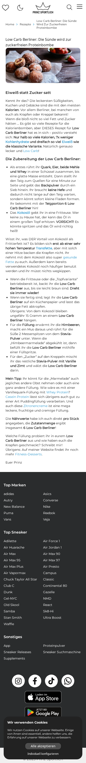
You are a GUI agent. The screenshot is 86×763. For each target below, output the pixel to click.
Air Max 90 (51, 554)
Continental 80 (55, 586)
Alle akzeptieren (43, 746)
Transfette (44, 248)
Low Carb (30, 151)
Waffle (9, 624)
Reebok (49, 513)
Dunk (8, 592)
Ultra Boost (52, 618)
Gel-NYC (10, 598)
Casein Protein (17, 397)
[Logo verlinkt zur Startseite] (43, 7)
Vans (7, 519)
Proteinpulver (54, 646)
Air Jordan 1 (52, 547)
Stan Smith (13, 618)
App (7, 646)
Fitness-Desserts (28, 454)
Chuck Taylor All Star (20, 579)
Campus (49, 573)
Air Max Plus (13, 567)
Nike (46, 507)
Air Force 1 (51, 541)
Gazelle (49, 592)
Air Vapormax (14, 573)
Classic (48, 579)
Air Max (10, 554)
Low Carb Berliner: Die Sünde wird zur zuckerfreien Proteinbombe (56, 24)
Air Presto (51, 567)
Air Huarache (14, 547)
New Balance (14, 507)
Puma (8, 513)
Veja (46, 519)
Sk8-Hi (48, 611)
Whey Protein (57, 392)
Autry (8, 500)
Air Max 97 (51, 560)
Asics (47, 494)
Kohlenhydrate (17, 142)
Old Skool (11, 605)
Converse (50, 500)
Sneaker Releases (17, 652)
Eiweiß (67, 142)
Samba (9, 611)
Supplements (14, 658)
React (47, 605)
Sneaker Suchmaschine (61, 652)
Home (10, 24)
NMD (47, 598)
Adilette (10, 541)
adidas (9, 494)
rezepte (25, 24)
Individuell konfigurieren (43, 754)
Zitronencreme (35, 406)
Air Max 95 (12, 560)
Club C (9, 586)
